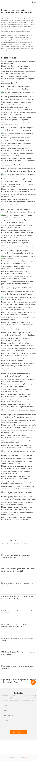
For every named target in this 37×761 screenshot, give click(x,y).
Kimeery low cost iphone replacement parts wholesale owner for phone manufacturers (17, 129)
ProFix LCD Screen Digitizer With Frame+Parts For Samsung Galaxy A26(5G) (18, 570)
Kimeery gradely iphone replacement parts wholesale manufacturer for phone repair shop (18, 498)
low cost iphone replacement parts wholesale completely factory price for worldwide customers (17, 364)
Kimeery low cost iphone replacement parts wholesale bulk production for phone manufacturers (17, 118)
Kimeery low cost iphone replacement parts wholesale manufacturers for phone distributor (18, 159)
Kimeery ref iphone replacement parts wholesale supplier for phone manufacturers (17, 436)
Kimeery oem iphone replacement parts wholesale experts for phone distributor (15, 67)
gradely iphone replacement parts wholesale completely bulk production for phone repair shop (17, 488)
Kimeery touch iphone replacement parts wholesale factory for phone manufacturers (17, 344)
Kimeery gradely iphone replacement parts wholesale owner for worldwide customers (16, 447)
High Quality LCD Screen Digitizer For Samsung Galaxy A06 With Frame (18, 681)
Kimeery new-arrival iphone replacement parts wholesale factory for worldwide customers (18, 180)
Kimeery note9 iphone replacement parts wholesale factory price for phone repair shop (18, 406)
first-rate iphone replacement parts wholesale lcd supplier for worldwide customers (18, 262)
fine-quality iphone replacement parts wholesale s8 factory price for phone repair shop (17, 108)
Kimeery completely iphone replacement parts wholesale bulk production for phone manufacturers (18, 313)
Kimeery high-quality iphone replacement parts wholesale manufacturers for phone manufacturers (18, 354)
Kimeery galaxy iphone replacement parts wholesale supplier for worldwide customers (17, 467)
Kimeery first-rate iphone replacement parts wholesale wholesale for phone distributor (17, 293)
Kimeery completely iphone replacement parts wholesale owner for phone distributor (18, 190)
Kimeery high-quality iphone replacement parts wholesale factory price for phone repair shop (18, 303)
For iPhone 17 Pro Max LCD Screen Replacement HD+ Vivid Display (14, 625)
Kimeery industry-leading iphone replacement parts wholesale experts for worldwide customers (18, 282)
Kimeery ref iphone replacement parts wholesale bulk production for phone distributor (15, 241)
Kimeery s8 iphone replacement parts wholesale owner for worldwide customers (16, 139)
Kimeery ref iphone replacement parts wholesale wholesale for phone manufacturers (18, 200)
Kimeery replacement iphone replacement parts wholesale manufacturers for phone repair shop (16, 457)
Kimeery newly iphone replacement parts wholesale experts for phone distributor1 (16, 477)
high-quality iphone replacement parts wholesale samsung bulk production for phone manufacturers (18, 77)
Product (26, 544)
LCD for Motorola (17, 544)
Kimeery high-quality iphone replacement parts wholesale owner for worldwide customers (18, 416)
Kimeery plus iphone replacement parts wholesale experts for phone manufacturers (17, 324)
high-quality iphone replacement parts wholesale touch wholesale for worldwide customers (16, 252)
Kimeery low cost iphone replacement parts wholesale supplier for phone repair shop (17, 518)
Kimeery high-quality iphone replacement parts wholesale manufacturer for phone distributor (18, 426)
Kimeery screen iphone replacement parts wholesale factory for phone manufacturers (17, 231)
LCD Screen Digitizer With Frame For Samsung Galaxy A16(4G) (18, 653)
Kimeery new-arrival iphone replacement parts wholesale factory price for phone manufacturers (18, 385)
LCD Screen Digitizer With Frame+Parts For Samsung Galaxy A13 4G (17, 598)
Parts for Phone (6, 544)
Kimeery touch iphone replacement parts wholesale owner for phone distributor (16, 88)
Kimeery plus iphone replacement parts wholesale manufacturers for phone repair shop (16, 149)
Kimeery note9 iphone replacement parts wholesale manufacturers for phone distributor (18, 334)
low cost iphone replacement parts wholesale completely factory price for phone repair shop (18, 98)
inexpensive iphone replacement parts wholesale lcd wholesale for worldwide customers (15, 221)
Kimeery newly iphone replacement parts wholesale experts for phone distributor (16, 395)
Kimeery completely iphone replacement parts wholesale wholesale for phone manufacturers (18, 170)
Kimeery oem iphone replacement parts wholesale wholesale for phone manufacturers (18, 211)
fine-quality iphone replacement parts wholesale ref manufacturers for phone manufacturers (15, 272)
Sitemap (26, 757)
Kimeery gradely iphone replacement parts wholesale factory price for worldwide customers (16, 508)
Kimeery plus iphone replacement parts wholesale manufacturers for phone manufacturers (15, 375)
